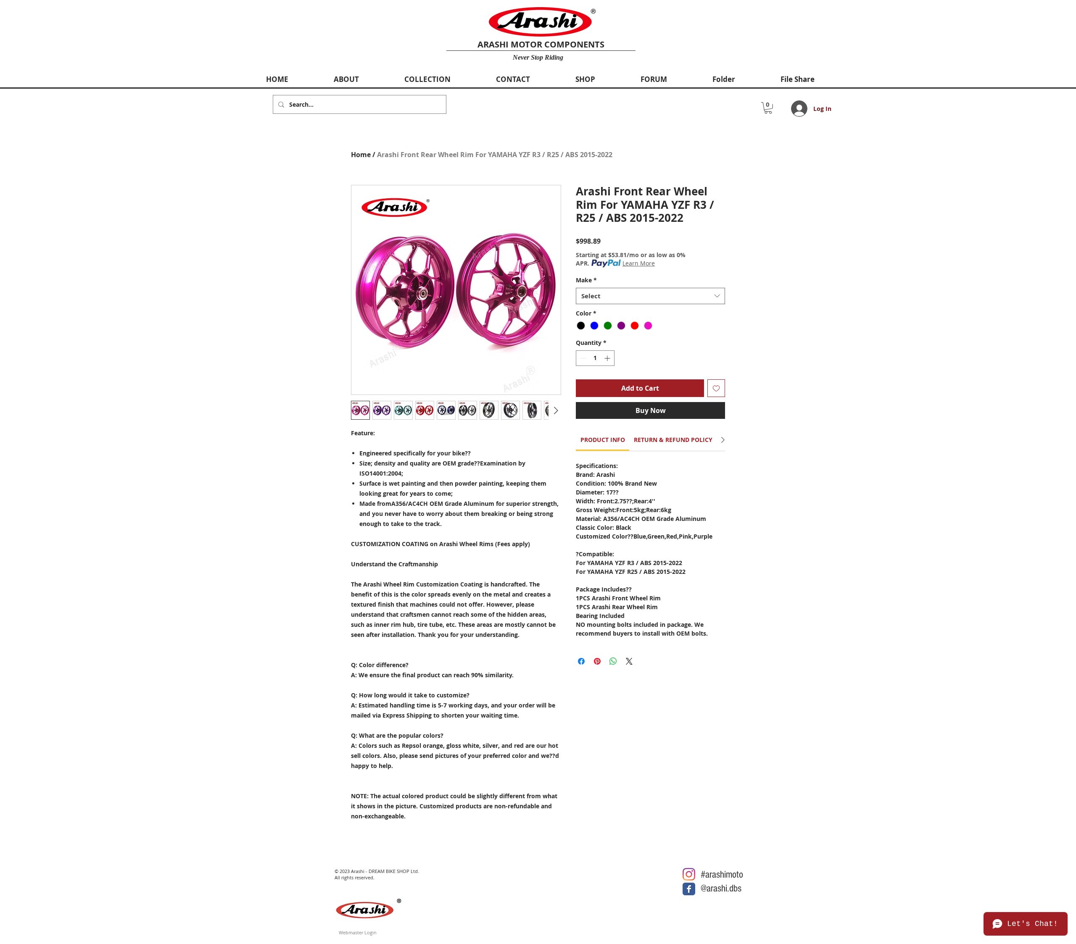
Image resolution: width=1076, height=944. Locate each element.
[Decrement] (582, 358)
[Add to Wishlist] (716, 388)
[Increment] (608, 358)
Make (586, 280)
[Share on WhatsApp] (613, 661)
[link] (602, 440)
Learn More (638, 263)
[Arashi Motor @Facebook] (689, 889)
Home (361, 154)
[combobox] (650, 296)
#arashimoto (722, 874)
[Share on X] (629, 661)
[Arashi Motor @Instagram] (689, 874)
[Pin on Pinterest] (597, 661)
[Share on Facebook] (581, 661)
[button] (768, 108)
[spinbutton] (595, 358)
